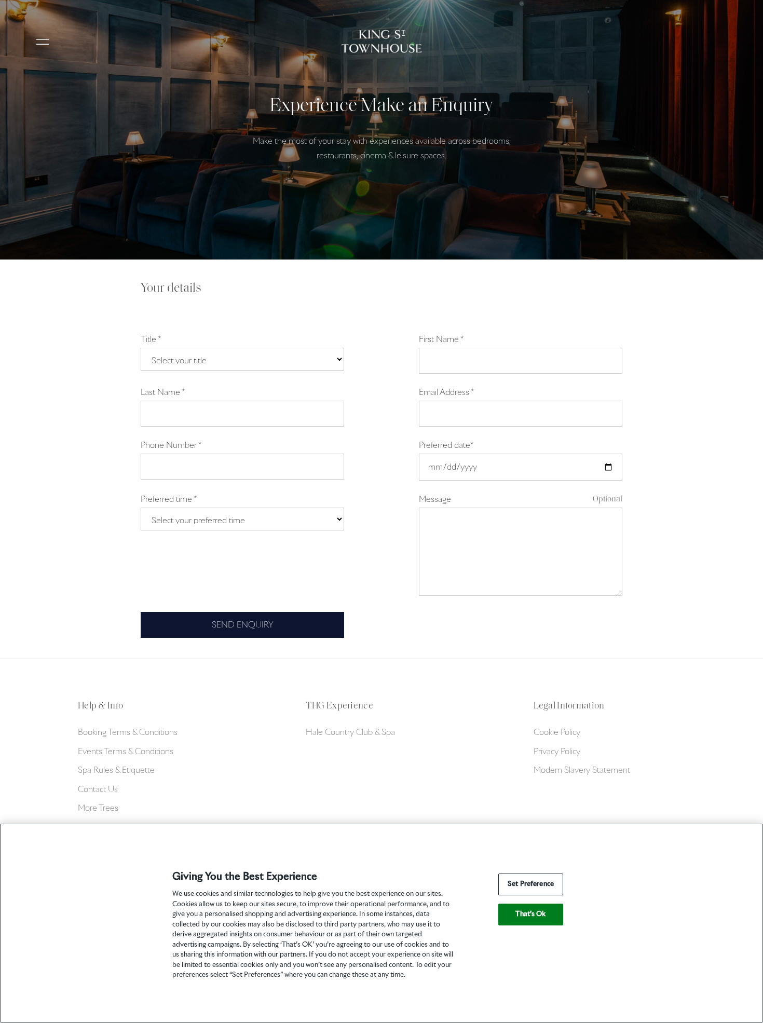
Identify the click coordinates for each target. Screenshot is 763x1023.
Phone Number (171, 445)
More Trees (98, 808)
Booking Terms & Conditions (128, 732)
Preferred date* (446, 445)
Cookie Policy (557, 732)
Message (435, 499)
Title (150, 339)
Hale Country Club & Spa (350, 732)
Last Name (162, 392)
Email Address (446, 392)
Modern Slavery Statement (582, 770)
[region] (381, 923)
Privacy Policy (557, 751)
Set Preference (531, 884)
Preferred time (168, 499)
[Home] (382, 41)
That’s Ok (530, 914)
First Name (441, 339)
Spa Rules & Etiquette (116, 770)
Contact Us (98, 789)
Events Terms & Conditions (125, 751)
